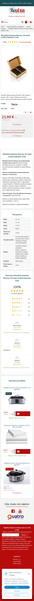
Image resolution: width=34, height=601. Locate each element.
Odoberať (23, 535)
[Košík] (31, 22)
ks (12, 414)
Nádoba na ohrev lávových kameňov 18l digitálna (17, 388)
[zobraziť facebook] (13, 511)
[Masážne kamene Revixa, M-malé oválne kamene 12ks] (17, 69)
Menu (5, 22)
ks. (12, 451)
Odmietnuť (17, 595)
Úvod (2, 26)
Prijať (17, 587)
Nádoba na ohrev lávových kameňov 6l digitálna (17, 464)
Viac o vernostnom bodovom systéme (13, 132)
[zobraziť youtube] (20, 511)
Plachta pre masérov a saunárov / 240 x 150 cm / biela (17, 426)
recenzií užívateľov (25, 42)
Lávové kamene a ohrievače (15, 26)
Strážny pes (18, 136)
